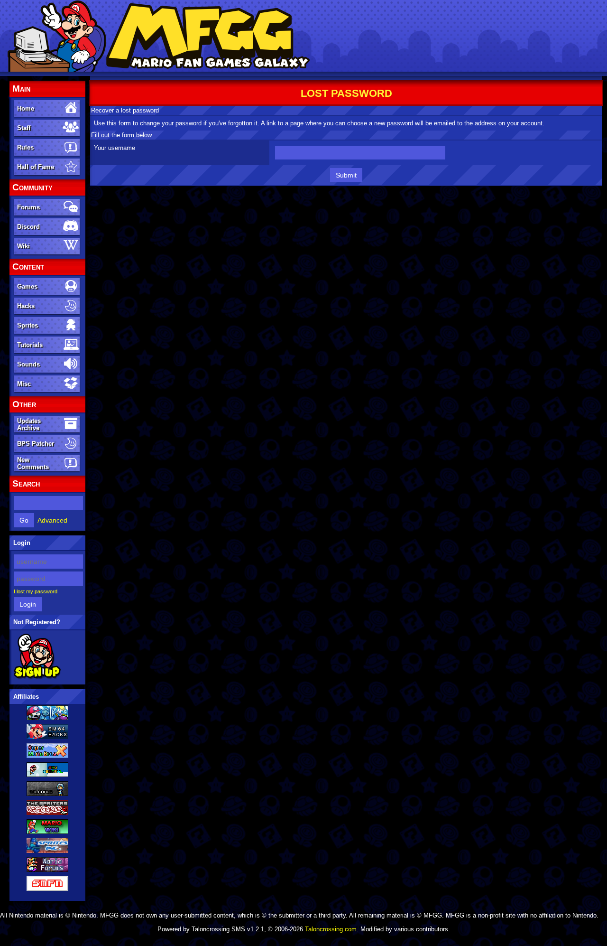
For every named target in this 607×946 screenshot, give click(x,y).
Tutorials (30, 344)
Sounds (28, 364)
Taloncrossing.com (331, 929)
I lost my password (35, 591)
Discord (28, 226)
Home (25, 108)
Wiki (23, 246)
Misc (24, 383)
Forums (28, 207)
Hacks (26, 305)
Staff (23, 127)
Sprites (27, 325)
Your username (114, 147)
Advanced (52, 520)
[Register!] (37, 677)
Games (27, 286)
